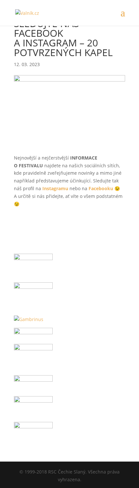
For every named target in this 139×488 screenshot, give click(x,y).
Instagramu (55, 188)
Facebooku (101, 188)
